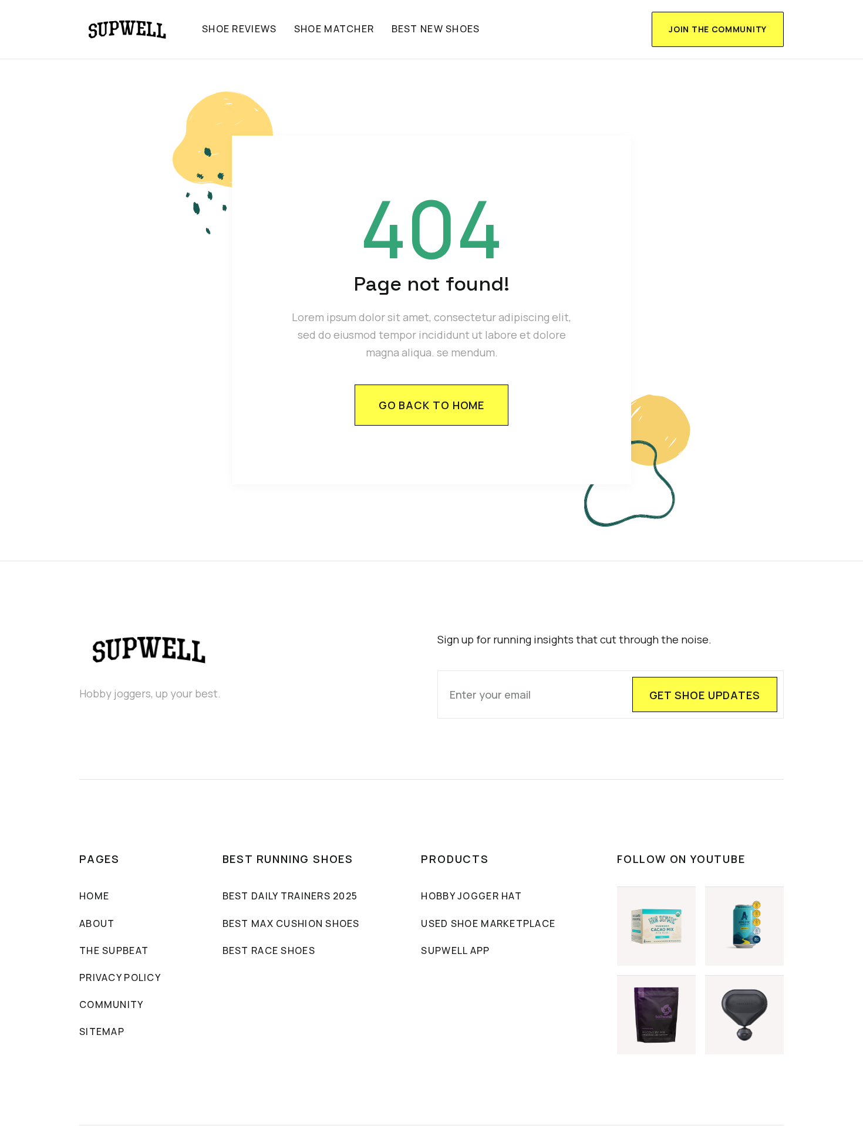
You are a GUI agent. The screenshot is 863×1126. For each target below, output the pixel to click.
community (111, 1004)
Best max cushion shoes (291, 923)
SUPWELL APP (455, 950)
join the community (718, 29)
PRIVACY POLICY (120, 977)
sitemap (101, 1031)
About (96, 923)
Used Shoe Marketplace (488, 923)
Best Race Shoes (269, 950)
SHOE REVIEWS (239, 28)
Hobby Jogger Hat (471, 895)
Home (94, 895)
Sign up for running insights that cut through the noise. (574, 639)
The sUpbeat (114, 950)
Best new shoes (436, 28)
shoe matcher (334, 28)
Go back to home (432, 405)
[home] (127, 29)
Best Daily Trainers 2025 (290, 895)
